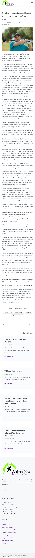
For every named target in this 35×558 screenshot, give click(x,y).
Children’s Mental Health (9, 532)
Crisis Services (6, 535)
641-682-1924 (8, 511)
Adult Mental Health (7, 527)
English (7, 557)
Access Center (6, 524)
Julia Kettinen (11, 83)
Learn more (8, 356)
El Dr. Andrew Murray (8, 212)
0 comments (5, 24)
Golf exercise (8, 312)
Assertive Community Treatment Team (13, 530)
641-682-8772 (10, 509)
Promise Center (6, 543)
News (26, 23)
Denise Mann (19, 23)
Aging (10, 308)
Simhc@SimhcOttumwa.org (9, 507)
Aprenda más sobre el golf (10, 279)
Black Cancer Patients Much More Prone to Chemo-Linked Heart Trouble (16, 400)
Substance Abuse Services (9, 546)
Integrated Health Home (9, 538)
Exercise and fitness (21, 308)
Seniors (28, 312)
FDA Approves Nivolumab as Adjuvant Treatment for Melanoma (15, 433)
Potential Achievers (7, 540)
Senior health (19, 312)
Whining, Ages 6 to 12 (13, 371)
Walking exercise (17, 316)
